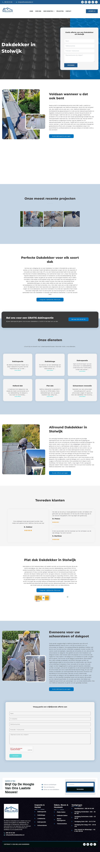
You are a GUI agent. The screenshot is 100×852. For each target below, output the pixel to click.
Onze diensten (48, 11)
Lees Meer (18, 370)
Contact (68, 11)
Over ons (38, 11)
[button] (22, 219)
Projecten (59, 11)
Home (31, 11)
